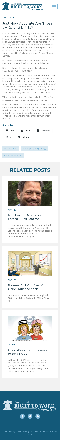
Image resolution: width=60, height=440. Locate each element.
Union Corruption (13, 155)
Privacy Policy (9, 431)
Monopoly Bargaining (34, 148)
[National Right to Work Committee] (23, 6)
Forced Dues (10, 148)
